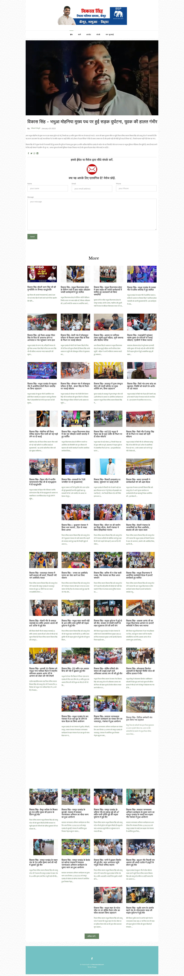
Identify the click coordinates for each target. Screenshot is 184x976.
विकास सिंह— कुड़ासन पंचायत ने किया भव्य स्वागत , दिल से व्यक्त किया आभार (75, 527)
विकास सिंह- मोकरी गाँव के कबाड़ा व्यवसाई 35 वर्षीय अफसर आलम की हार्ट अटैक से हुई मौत (43, 623)
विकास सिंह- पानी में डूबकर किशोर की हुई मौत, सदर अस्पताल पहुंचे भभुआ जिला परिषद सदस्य (107, 862)
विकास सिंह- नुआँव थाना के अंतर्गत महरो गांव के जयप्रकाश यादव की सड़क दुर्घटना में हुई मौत (140, 910)
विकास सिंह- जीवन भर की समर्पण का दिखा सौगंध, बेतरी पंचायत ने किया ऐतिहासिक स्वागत (107, 527)
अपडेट (88, 34)
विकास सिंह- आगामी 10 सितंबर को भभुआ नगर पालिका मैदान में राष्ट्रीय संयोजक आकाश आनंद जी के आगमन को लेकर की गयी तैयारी (43, 672)
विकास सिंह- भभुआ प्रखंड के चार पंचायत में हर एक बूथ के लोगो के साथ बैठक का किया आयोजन (75, 719)
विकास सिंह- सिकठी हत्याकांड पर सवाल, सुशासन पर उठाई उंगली (107, 480)
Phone (118, 183)
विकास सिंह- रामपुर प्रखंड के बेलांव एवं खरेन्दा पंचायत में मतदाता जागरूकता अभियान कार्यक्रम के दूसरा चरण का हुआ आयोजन (76, 864)
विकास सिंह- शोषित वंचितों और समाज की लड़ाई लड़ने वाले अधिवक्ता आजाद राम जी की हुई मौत (108, 671)
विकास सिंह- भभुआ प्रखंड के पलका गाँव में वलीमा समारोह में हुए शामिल (141, 288)
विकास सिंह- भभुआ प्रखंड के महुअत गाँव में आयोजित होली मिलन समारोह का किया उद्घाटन (41, 386)
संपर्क (98, 34)
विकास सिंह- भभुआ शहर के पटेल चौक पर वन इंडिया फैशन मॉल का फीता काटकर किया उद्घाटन (107, 910)
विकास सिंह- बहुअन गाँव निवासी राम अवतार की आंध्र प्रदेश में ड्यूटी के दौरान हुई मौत (140, 862)
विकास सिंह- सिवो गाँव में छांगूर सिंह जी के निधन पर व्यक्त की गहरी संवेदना (140, 434)
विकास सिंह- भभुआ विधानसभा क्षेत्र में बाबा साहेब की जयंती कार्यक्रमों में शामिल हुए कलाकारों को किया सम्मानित (108, 291)
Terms (89, 967)
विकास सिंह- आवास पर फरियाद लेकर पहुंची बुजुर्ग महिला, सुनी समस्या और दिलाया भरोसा (108, 338)
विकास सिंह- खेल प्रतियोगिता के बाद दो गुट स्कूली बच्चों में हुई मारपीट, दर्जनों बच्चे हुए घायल (139, 764)
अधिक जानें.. (91, 936)
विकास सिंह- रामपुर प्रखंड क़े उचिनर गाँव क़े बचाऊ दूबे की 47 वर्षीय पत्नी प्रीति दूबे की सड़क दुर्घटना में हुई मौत (106, 813)
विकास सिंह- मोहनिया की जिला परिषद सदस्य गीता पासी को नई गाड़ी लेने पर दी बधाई (43, 434)
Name (29, 183)
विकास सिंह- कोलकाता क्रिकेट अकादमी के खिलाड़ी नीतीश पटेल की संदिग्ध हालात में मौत (140, 671)
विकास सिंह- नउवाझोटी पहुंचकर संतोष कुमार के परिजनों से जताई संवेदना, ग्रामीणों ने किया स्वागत (140, 338)
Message (30, 197)
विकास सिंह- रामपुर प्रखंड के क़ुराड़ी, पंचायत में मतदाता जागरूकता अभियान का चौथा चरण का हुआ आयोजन (75, 813)
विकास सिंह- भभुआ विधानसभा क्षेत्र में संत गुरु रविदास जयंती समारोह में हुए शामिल (76, 434)
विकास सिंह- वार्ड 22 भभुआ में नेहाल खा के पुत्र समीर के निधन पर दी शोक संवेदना (108, 434)
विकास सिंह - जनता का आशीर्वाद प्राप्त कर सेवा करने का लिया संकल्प (75, 575)
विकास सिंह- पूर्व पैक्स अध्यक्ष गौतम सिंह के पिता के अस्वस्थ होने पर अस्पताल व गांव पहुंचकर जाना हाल (41, 338)
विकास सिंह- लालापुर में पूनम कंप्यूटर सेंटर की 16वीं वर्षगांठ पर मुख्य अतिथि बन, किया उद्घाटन (108, 386)
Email (74, 183)
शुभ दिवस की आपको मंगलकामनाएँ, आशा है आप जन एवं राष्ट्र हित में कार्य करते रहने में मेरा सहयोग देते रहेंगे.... (42, 298)
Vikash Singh (35, 128)
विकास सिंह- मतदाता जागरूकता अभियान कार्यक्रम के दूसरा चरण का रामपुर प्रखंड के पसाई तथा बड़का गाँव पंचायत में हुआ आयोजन (140, 813)
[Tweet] (31, 153)
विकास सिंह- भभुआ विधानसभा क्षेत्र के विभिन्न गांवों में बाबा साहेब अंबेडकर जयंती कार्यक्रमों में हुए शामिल (75, 290)
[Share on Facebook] (28, 153)
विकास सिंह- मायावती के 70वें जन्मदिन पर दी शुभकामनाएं (73, 480)
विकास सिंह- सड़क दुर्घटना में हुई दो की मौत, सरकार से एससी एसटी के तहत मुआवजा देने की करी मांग (108, 623)
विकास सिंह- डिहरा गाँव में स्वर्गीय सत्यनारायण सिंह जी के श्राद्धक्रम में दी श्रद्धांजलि (42, 482)
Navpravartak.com (98, 964)
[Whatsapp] (34, 153)
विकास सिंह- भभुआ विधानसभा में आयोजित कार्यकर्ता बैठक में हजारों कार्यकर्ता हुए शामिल (139, 575)
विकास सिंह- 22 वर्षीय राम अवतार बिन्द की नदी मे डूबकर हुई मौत (75, 669)
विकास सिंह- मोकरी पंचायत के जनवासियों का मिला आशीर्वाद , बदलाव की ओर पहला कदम (138, 527)
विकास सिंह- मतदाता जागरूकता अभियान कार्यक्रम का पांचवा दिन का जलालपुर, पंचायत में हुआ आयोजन (108, 719)
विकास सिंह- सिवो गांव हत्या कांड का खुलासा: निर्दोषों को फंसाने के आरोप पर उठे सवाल (141, 386)
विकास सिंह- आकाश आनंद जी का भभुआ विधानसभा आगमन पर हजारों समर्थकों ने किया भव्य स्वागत (140, 623)
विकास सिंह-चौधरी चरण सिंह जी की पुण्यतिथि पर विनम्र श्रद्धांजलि (41, 288)
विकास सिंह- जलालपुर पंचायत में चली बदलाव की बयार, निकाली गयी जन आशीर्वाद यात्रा (43, 575)
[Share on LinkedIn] (37, 153)
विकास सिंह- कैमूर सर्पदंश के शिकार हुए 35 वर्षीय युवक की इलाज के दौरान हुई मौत (43, 812)
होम (71, 34)
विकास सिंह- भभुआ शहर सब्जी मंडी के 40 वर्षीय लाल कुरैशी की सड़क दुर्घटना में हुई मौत (75, 623)
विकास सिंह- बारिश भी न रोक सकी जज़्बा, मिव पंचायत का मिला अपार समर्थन (107, 575)
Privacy (94, 967)
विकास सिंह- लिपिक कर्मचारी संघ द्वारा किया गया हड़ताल (139, 717)
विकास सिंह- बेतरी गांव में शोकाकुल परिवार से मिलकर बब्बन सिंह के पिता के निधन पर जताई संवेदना (75, 338)
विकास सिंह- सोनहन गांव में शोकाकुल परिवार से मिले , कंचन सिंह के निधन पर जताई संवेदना (75, 386)
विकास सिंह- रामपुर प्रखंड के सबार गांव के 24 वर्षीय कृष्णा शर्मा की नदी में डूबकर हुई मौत (43, 862)
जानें (79, 34)
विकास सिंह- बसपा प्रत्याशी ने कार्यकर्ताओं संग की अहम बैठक (138, 480)
